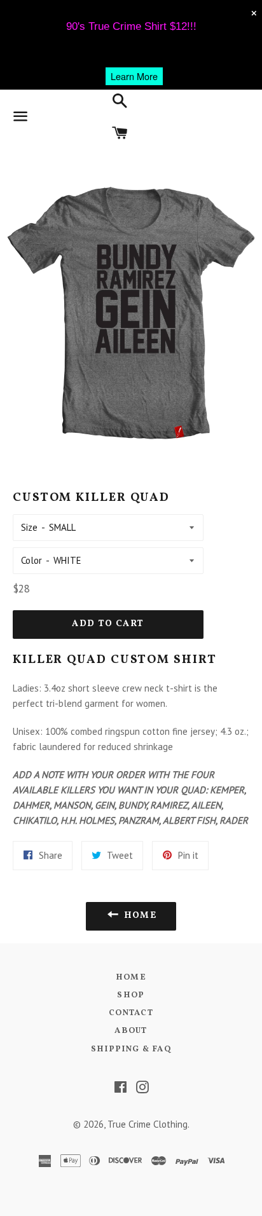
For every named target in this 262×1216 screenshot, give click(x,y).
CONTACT (131, 1013)
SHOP (130, 995)
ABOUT (131, 1031)
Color (31, 560)
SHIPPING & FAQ (131, 1049)
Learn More (134, 76)
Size (29, 527)
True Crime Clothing (147, 1124)
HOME (131, 977)
